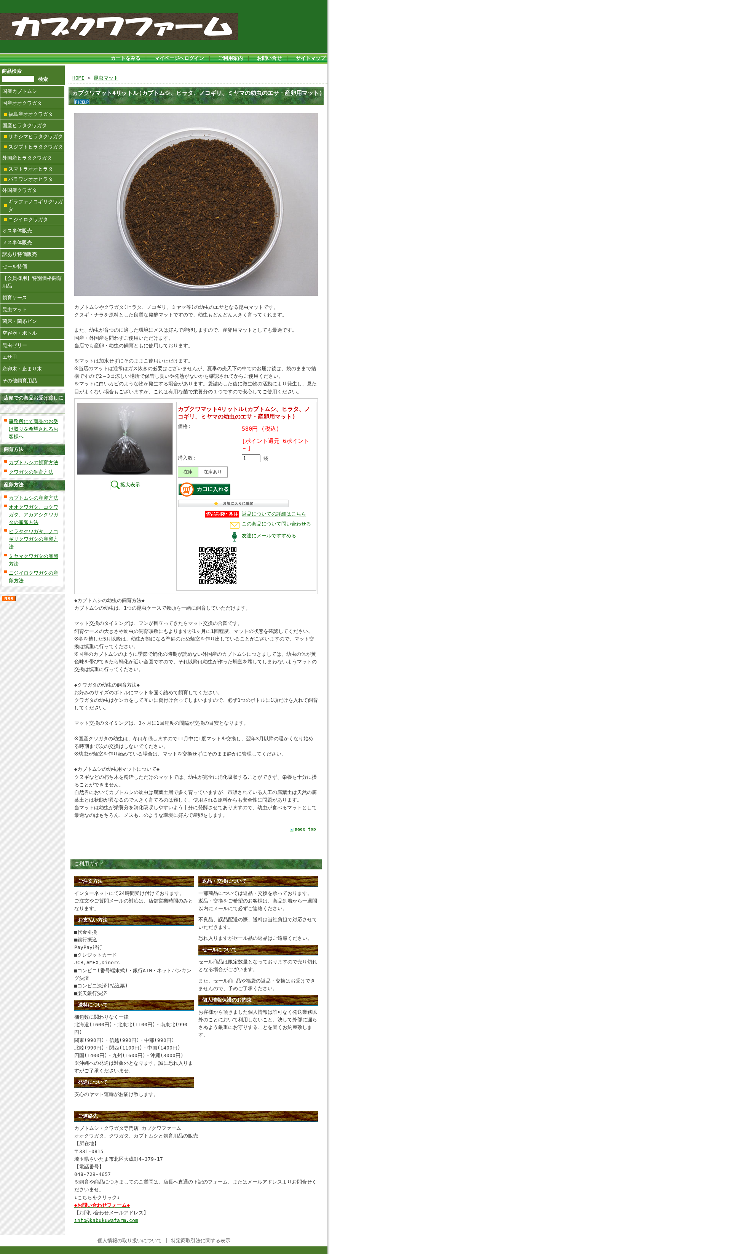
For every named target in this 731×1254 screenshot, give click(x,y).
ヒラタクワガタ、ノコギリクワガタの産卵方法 (33, 539)
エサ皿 (9, 357)
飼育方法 (14, 449)
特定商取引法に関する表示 (200, 1240)
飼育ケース (14, 297)
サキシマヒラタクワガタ (35, 136)
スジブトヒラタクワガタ (35, 147)
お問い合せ (269, 58)
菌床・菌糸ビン (19, 321)
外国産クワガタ (19, 190)
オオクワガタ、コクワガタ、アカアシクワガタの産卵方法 (33, 514)
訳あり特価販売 (19, 254)
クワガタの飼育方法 (31, 472)
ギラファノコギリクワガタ (35, 205)
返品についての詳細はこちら (274, 514)
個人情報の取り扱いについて (129, 1240)
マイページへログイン (179, 58)
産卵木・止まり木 (22, 369)
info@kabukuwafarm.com (106, 1220)
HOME (78, 78)
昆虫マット (14, 309)
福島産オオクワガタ (30, 114)
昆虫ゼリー (14, 345)
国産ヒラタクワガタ (24, 125)
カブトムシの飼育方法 (33, 462)
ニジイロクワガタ (28, 219)
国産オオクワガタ (22, 103)
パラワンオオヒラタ (30, 179)
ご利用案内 (230, 58)
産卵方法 (14, 484)
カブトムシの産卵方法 (33, 498)
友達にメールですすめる (269, 535)
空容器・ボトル (19, 333)
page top (305, 829)
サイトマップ (311, 58)
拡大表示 (130, 484)
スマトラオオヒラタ (30, 169)
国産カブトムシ (19, 91)
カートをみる (125, 58)
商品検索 (12, 71)
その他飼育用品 (19, 380)
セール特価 (14, 266)
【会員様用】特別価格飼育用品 (32, 282)
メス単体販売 (17, 242)
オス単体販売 (17, 230)
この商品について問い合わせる (276, 524)
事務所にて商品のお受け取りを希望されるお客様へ (33, 429)
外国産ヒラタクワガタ (27, 158)
